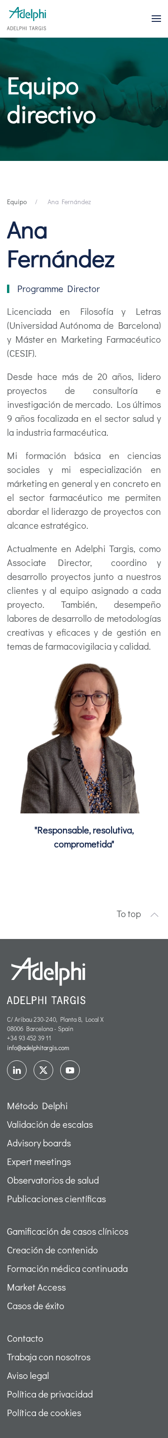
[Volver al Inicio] (26, 18)
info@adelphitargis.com (38, 1048)
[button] (156, 18)
